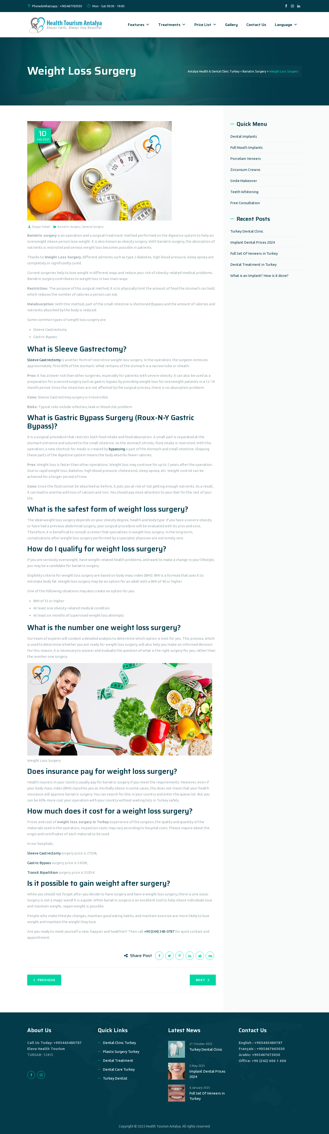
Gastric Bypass (39, 863)
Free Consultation (245, 203)
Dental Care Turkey (119, 1069)
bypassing (117, 449)
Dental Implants (243, 136)
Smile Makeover (243, 181)
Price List (202, 25)
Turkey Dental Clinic (246, 231)
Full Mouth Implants (246, 147)
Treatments (169, 25)
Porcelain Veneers (245, 158)
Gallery (231, 25)
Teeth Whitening (244, 192)
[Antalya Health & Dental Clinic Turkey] (65, 24)
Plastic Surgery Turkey (121, 1051)
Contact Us (256, 25)
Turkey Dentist (115, 1078)
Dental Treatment (118, 1060)
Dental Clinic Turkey (119, 1043)
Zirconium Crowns (245, 170)
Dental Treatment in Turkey (253, 264)
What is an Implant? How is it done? (259, 276)
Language (283, 25)
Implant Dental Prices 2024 (252, 242)
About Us (39, 1030)
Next (200, 980)
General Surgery (93, 226)
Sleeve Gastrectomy (44, 360)
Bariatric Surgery (69, 226)
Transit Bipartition (42, 872)
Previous (46, 980)
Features (136, 25)
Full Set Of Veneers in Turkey (254, 253)
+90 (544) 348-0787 (159, 931)
